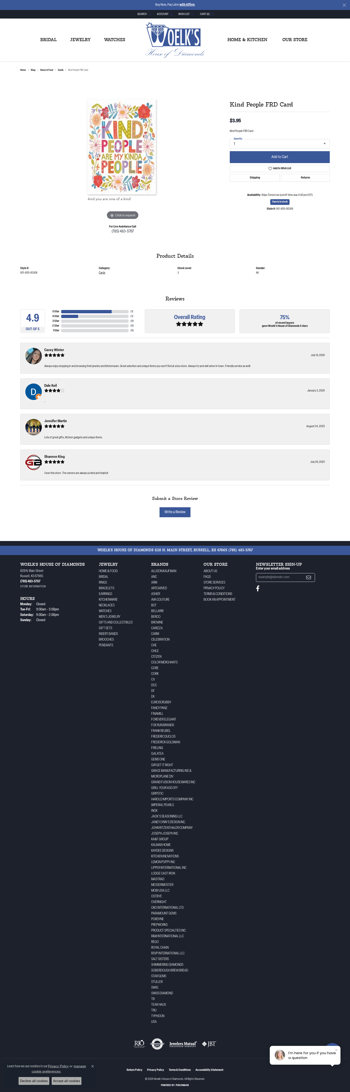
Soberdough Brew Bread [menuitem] (169, 970)
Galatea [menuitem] (157, 754)
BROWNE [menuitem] (157, 622)
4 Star (55, 316)
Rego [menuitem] (155, 942)
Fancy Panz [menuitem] (159, 708)
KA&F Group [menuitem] (159, 839)
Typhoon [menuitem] (157, 1016)
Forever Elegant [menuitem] (163, 719)
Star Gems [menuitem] (158, 976)
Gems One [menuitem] (158, 759)
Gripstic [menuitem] (157, 794)
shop (33, 70)
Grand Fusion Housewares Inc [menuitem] (173, 782)
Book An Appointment (219, 600)
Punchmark (182, 1085)
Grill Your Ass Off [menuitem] (164, 788)
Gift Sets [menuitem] (105, 628)
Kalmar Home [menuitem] (161, 845)
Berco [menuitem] (155, 617)
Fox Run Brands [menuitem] (162, 725)
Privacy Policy (214, 588)
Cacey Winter (54, 350)
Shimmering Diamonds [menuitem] (167, 965)
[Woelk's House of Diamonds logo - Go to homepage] (175, 40)
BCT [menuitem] (153, 605)
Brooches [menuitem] (106, 640)
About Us (210, 571)
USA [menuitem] (154, 1022)
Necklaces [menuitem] (107, 605)
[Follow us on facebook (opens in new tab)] (258, 588)
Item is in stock (280, 202)
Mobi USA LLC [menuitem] (160, 891)
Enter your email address (273, 568)
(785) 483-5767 (123, 231)
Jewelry (80, 40)
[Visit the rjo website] (139, 1044)
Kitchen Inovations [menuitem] (165, 856)
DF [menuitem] (153, 691)
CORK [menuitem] (155, 674)
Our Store (294, 40)
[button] (143, 14)
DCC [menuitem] (154, 685)
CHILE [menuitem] (155, 651)
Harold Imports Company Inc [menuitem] (172, 799)
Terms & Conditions (218, 594)
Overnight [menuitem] (159, 902)
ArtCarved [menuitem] (159, 588)
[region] (122, 149)
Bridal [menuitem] (103, 577)
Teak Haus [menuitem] (158, 1005)
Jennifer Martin (55, 421)
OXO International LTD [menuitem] (167, 908)
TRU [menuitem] (153, 1010)
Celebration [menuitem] (160, 640)
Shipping (255, 177)
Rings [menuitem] (103, 583)
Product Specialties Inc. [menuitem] (168, 931)
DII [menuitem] (153, 697)
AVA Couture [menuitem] (160, 600)
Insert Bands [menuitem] (108, 634)
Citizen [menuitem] (156, 657)
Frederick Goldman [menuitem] (165, 742)
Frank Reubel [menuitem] (161, 731)
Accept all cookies (66, 1081)
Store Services (214, 583)
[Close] (344, 5)
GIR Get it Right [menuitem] (162, 765)
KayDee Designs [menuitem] (162, 851)
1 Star (56, 330)
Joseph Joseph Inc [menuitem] (164, 834)
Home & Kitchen (247, 40)
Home (23, 70)
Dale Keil (50, 386)
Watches (114, 40)
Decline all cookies (34, 1081)
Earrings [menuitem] (105, 594)
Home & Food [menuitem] (108, 571)
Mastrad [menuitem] (157, 879)
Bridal (48, 40)
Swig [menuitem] (154, 988)
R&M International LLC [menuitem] (167, 936)
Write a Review (175, 512)
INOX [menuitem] (154, 811)
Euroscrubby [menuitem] (161, 702)
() (131, 311)
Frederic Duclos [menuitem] (163, 737)
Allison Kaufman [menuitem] (163, 571)
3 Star (55, 321)
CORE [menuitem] (155, 668)
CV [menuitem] (153, 679)
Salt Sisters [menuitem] (160, 959)
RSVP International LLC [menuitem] (168, 953)
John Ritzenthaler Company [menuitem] (172, 828)
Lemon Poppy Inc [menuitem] (163, 862)
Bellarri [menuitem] (157, 611)
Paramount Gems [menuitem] (163, 913)
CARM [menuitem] (155, 634)
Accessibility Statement (209, 1070)
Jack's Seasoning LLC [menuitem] (166, 816)
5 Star (55, 311)
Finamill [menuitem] (157, 714)
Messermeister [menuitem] (162, 885)
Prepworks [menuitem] (159, 925)
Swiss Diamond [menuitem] (162, 993)
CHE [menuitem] (154, 645)
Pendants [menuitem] (106, 645)
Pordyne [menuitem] (157, 919)
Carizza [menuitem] (157, 628)
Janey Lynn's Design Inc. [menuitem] (168, 822)
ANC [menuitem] (154, 577)
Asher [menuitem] (155, 594)
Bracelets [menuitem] (106, 588)
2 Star (55, 325)
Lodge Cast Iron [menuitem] (163, 873)
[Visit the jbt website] (209, 1044)
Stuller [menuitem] (157, 982)
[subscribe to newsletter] (308, 577)
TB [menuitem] (153, 999)
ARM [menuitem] (154, 583)
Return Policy (134, 1070)
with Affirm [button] (187, 5)
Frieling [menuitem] (157, 748)
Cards (60, 70)
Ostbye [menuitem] (156, 896)
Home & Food (46, 70)
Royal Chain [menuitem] (160, 948)
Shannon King (54, 457)
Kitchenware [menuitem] (108, 600)
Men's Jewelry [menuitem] (109, 617)
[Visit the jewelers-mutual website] (183, 1044)
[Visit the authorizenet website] (157, 1044)
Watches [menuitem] (105, 611)
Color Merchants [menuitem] (164, 662)
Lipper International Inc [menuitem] (168, 868)
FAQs (207, 577)
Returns (305, 177)
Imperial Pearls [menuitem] (162, 805)
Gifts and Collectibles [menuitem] (116, 622)
